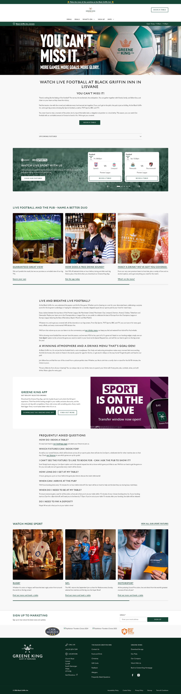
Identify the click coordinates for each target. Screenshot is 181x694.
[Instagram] (138, 675)
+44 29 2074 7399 (71, 649)
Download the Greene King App (38, 412)
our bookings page (60, 444)
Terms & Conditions (162, 690)
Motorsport (125, 583)
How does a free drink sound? (84, 267)
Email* (123, 615)
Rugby (16, 583)
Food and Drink (97, 654)
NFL (67, 583)
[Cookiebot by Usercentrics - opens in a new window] (18, 19)
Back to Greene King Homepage (141, 668)
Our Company (136, 658)
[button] (118, 186)
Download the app (137, 649)
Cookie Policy (127, 690)
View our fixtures (33, 178)
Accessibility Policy (113, 690)
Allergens (95, 672)
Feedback (95, 668)
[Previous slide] (108, 186)
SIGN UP (157, 619)
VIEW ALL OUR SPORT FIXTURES (154, 524)
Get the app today (90, 238)
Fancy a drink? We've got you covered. (142, 267)
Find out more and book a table (38, 554)
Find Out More (67, 412)
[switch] (64, 19)
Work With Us (136, 663)
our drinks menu (91, 330)
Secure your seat (38, 238)
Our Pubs (134, 654)
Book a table (89, 122)
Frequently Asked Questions (101, 677)
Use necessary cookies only (159, 12)
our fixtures (51, 455)
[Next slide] (138, 186)
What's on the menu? (143, 238)
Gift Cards (95, 663)
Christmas (95, 658)
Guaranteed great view (28, 267)
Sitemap (149, 690)
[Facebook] (132, 675)
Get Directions (70, 675)
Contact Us (95, 649)
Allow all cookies (159, 5)
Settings (112, 19)
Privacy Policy (139, 690)
